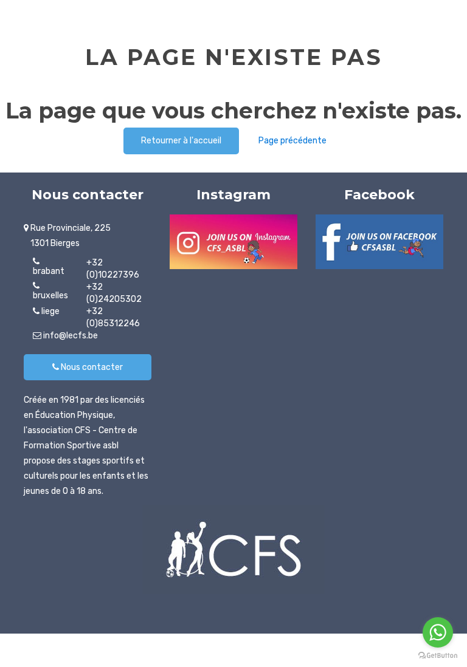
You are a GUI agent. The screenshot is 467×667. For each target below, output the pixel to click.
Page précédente (292, 140)
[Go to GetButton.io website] (437, 655)
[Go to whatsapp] (438, 632)
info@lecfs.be (69, 335)
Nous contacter (91, 367)
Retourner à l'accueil (181, 140)
